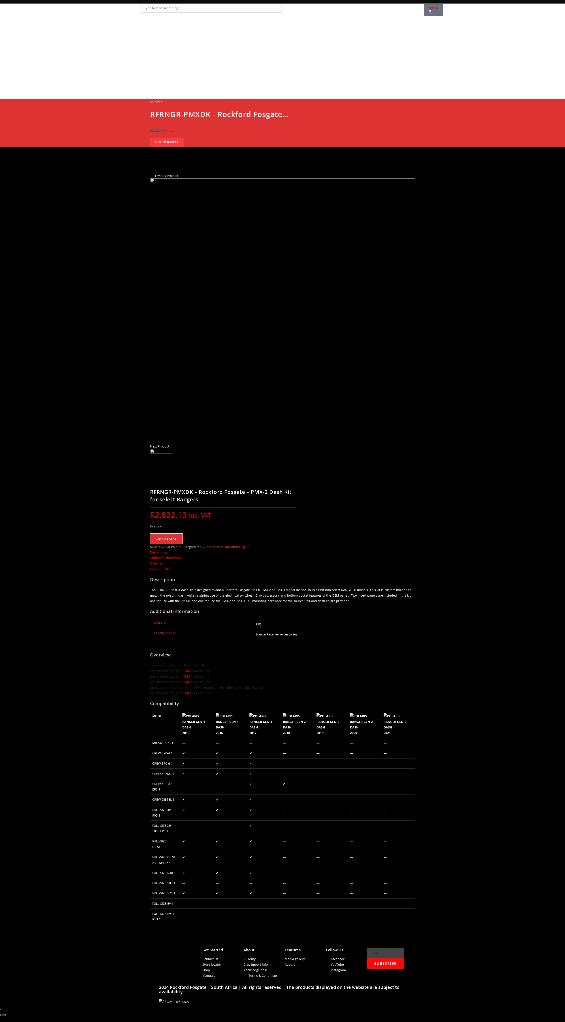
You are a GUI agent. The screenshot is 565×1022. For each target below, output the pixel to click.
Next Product (159, 446)
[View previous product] (151, 176)
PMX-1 (188, 676)
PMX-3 (188, 693)
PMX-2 (188, 682)
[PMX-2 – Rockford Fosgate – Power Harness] (282, 311)
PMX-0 (188, 671)
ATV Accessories (212, 547)
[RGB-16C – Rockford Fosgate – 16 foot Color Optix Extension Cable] (161, 460)
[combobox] (211, 8)
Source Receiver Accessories (276, 634)
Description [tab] (158, 552)
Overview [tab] (157, 563)
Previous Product (165, 176)
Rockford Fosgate (237, 547)
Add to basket (167, 142)
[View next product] (171, 446)
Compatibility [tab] (160, 569)
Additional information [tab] (167, 558)
